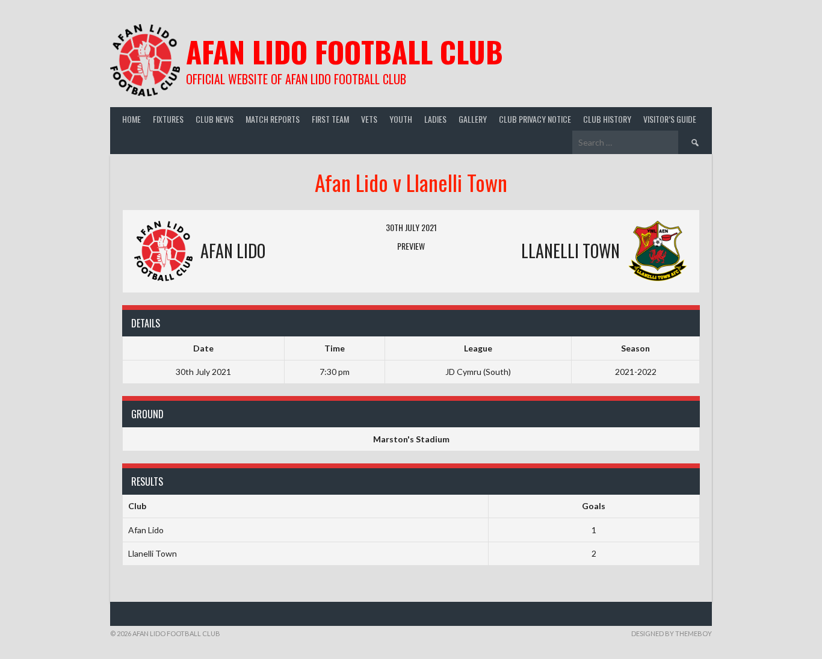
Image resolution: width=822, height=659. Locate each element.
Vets (369, 119)
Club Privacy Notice (535, 119)
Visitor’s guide (669, 119)
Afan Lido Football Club (344, 51)
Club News (214, 119)
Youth (400, 119)
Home (131, 119)
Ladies (435, 119)
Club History (607, 119)
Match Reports (273, 119)
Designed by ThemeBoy (671, 633)
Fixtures (168, 119)
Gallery (473, 119)
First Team (330, 119)
